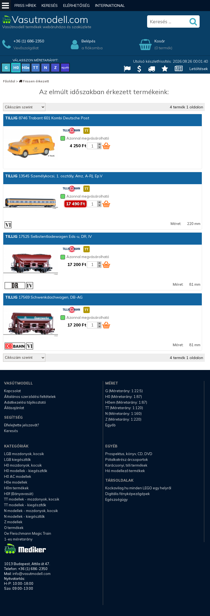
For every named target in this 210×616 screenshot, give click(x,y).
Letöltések (198, 68)
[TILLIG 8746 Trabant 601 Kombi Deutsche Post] (30, 145)
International (110, 5)
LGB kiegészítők (17, 459)
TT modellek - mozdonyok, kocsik (31, 499)
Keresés (50, 5)
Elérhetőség (76, 5)
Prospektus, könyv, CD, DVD (128, 454)
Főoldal (9, 81)
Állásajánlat (14, 408)
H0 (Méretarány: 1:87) (123, 396)
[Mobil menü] (5, 5)
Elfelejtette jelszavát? (21, 425)
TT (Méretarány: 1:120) (124, 408)
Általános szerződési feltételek (30, 396)
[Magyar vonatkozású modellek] (125, 69)
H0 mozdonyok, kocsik (23, 465)
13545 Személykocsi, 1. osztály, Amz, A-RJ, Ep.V (54, 175)
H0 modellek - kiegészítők (25, 470)
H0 (16, 67)
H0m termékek (16, 488)
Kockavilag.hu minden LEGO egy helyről (138, 488)
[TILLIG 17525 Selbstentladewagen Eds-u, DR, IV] (30, 263)
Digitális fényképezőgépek (127, 493)
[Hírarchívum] (176, 69)
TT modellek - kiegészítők (25, 505)
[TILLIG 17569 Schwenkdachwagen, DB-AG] (30, 324)
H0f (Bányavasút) (18, 493)
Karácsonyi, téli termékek (126, 465)
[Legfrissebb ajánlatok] (137, 69)
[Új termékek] (162, 69)
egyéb (65, 67)
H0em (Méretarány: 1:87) (126, 402)
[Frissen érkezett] (149, 69)
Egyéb (110, 425)
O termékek (14, 527)
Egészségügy (116, 499)
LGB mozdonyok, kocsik (24, 454)
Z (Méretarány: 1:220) (123, 419)
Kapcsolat (12, 391)
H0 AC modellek (17, 476)
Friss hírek (25, 5)
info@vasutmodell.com (32, 573)
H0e (26, 67)
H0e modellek (15, 482)
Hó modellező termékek (125, 470)
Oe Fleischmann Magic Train (27, 533)
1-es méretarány (18, 539)
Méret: (176, 223)
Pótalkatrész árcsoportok (126, 459)
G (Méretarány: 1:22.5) (124, 391)
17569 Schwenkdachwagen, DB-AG (44, 297)
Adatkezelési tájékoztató (25, 402)
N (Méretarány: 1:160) (123, 413)
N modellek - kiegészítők (24, 516)
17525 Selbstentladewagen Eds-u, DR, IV (48, 236)
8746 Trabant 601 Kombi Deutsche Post (47, 117)
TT (35, 67)
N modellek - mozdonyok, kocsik (31, 510)
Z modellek (13, 522)
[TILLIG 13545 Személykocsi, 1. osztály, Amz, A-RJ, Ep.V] (30, 203)
